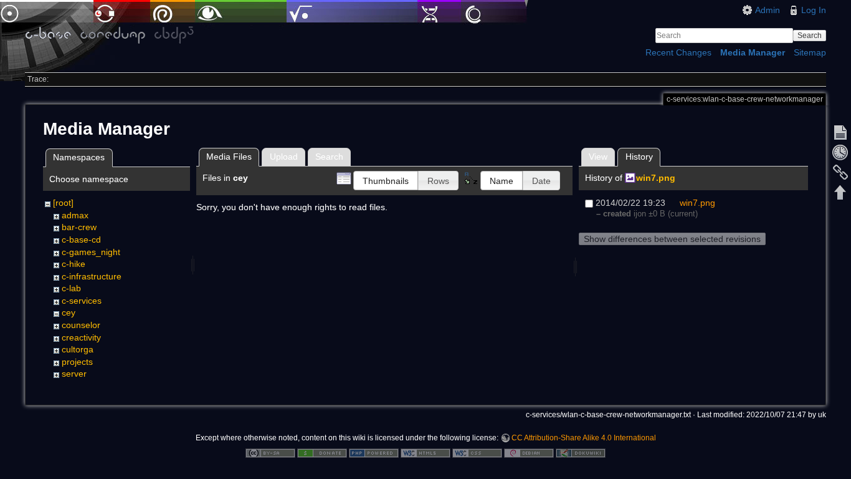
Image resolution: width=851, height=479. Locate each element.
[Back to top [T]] (840, 192)
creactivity (81, 337)
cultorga (77, 349)
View (598, 157)
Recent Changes (678, 52)
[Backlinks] (840, 172)
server (74, 374)
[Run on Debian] (529, 452)
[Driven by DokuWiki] (581, 452)
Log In (813, 10)
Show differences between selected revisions (672, 239)
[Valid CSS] (477, 452)
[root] (63, 203)
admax (75, 215)
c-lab (71, 288)
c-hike (73, 264)
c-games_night (91, 252)
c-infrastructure (91, 276)
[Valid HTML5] (425, 452)
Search (809, 35)
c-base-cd (81, 239)
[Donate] (322, 452)
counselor (81, 325)
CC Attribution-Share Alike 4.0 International (583, 437)
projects (77, 362)
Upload (284, 157)
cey (68, 312)
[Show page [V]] (840, 132)
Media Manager (752, 52)
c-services (82, 301)
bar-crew (79, 227)
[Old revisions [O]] (840, 152)
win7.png (655, 178)
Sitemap (810, 52)
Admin (767, 10)
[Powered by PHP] (374, 452)
